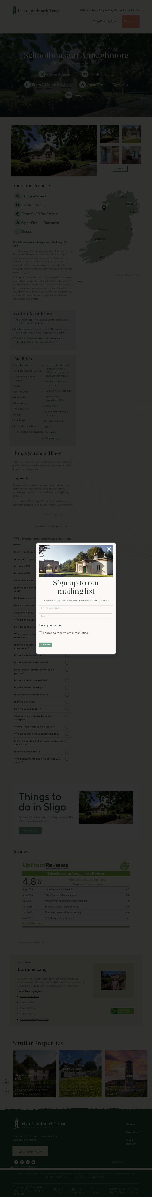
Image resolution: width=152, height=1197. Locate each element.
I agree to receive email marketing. (66, 632)
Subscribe (45, 645)
